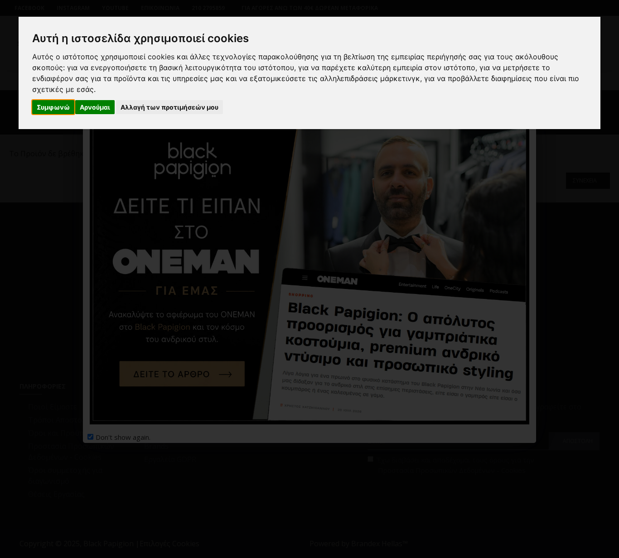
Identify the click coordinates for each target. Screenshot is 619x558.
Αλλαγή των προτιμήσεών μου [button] (169, 107)
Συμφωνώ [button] (53, 107)
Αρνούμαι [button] (95, 107)
